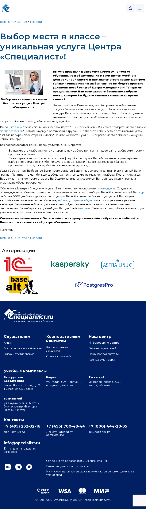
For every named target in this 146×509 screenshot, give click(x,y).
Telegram (18, 467)
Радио (51, 377)
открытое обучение (84, 200)
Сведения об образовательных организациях (77, 461)
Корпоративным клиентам (63, 338)
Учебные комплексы (25, 371)
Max (29, 467)
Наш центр (100, 336)
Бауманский (13, 398)
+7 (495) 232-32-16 (22, 426)
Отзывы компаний (58, 356)
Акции (8, 342)
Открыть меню (140, 8)
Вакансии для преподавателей (67, 466)
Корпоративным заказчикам (57, 349)
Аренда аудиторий (102, 359)
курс (142, 192)
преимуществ (106, 188)
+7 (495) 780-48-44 (65, 426)
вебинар (63, 200)
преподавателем (11, 131)
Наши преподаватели (104, 354)
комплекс (84, 208)
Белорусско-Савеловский (14, 379)
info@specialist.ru (22, 443)
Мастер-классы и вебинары (23, 348)
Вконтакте (8, 467)
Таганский (97, 377)
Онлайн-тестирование (19, 354)
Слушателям (17, 336)
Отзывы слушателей (102, 348)
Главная (5, 21)
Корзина (130, 8)
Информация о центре (104, 342)
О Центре (20, 21)
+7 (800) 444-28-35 (108, 426)
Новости (36, 21)
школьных (15, 127)
